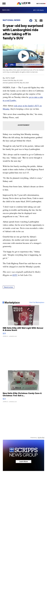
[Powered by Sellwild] (41, 437)
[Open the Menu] (4, 3)
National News (11, 20)
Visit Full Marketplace (36, 302)
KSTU (14, 275)
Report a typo (8, 287)
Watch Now (40, 3)
